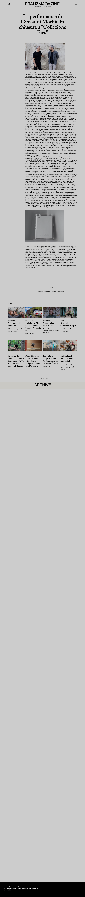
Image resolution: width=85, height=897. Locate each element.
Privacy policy (7, 890)
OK (81, 886)
